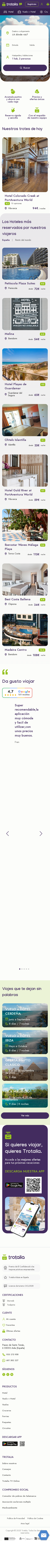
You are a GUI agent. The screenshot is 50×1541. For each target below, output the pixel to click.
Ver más (25, 1115)
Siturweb (10, 1300)
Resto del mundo (23, 240)
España (6, 240)
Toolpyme (11, 1304)
